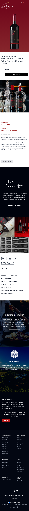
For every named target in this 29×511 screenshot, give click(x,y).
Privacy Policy (13, 495)
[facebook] (12, 491)
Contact (6, 495)
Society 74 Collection (9, 275)
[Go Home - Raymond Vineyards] (6, 5)
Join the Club (14, 331)
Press (19, 495)
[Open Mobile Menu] (26, 2)
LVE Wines (5, 444)
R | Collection (6, 287)
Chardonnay (20, 443)
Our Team (19, 471)
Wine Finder (5, 453)
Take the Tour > (20, 481)
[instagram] (14, 491)
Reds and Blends (21, 441)
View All (4, 269)
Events (4, 464)
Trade (23, 495)
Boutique (19, 448)
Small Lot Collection (9, 281)
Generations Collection (10, 272)
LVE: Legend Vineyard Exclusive (12, 290)
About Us (19, 462)
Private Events (5, 466)
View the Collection (14, 205)
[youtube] (17, 491)
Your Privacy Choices (15, 502)
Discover (14, 375)
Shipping (14, 498)
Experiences (5, 462)
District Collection (7, 56)
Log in (18, 2)
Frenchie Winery (7, 293)
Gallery (4, 467)
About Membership (6, 479)
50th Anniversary (21, 464)
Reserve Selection (7, 284)
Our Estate (19, 466)
